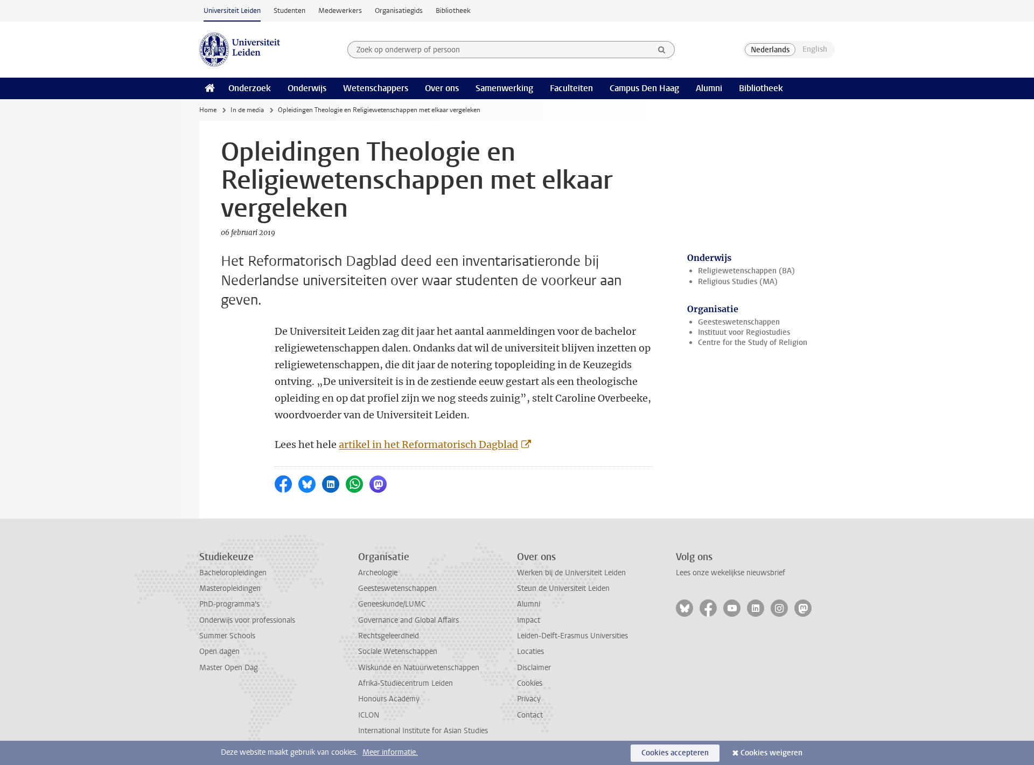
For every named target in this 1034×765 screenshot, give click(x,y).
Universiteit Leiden (232, 10)
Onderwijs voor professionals (247, 620)
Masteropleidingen (230, 588)
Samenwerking (504, 88)
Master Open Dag (228, 668)
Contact (530, 715)
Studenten (289, 10)
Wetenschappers (375, 88)
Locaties (530, 651)
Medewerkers (340, 10)
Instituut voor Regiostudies (744, 332)
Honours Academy (389, 699)
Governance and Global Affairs (408, 620)
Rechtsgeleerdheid (388, 636)
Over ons (442, 88)
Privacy (529, 699)
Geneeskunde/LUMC (391, 604)
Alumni (709, 88)
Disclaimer (534, 668)
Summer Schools (227, 636)
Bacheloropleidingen (233, 573)
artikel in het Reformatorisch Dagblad (428, 444)
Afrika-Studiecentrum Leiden (405, 683)
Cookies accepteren (675, 753)
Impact (528, 620)
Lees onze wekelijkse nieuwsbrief (730, 573)
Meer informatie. (390, 752)
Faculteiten (571, 88)
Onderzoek (249, 88)
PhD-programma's (229, 604)
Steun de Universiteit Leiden (563, 588)
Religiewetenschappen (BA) (746, 271)
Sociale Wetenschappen (397, 651)
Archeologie (377, 573)
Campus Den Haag (644, 88)
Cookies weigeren (771, 753)
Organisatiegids (399, 10)
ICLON (368, 715)
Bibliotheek (453, 10)
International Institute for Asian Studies (423, 731)
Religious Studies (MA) (738, 282)
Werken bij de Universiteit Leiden (571, 573)
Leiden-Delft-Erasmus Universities (572, 636)
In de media (247, 110)
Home (207, 110)
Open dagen (219, 651)
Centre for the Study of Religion (752, 342)
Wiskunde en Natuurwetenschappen (418, 668)
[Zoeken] (662, 49)
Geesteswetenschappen (739, 322)
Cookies (529, 683)
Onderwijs (307, 88)
